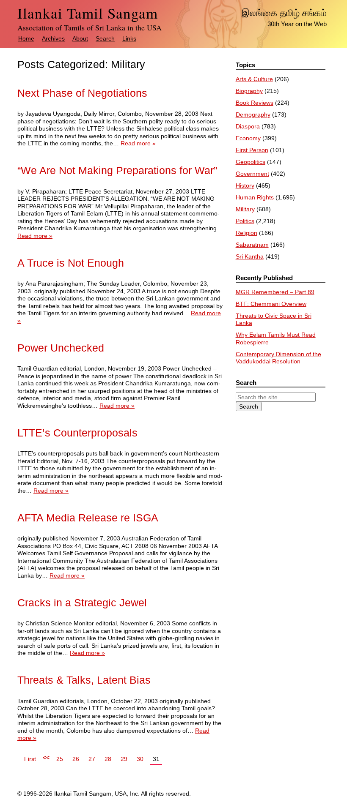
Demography (253, 114)
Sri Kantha (250, 256)
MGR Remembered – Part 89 (275, 292)
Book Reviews (254, 102)
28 (108, 758)
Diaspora (248, 126)
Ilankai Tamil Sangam (87, 13)
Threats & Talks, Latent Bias (84, 680)
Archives (53, 38)
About (80, 38)
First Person (252, 150)
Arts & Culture (254, 79)
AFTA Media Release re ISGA (87, 518)
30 (140, 758)
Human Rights (255, 197)
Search (105, 38)
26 (75, 758)
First (30, 758)
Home (26, 38)
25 (59, 758)
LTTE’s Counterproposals (77, 433)
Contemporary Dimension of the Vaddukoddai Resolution (278, 358)
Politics (245, 221)
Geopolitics (250, 161)
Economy (248, 138)
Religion (246, 232)
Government (252, 173)
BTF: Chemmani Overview (271, 303)
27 (91, 758)
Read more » (138, 143)
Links (129, 38)
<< (46, 757)
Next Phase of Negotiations (82, 93)
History (245, 185)
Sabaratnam (252, 244)
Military (245, 209)
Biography (249, 90)
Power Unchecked (60, 348)
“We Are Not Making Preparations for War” (117, 170)
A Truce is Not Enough (70, 263)
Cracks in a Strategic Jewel (82, 602)
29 (124, 758)
